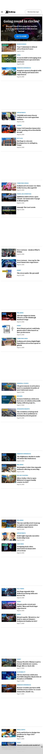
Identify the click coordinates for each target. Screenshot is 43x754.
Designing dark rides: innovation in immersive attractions (26, 548)
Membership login (33, 12)
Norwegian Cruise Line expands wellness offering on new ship (29, 468)
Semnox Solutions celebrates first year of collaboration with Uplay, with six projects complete (28, 402)
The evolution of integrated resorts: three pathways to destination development (27, 414)
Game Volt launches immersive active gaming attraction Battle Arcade (29, 130)
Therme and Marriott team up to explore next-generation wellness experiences (28, 525)
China (18, 55)
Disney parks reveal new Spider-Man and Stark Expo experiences (27, 606)
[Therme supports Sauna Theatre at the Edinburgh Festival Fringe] (9, 316)
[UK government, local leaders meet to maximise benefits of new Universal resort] (9, 386)
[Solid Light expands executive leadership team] (9, 536)
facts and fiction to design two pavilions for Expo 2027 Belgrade (28, 734)
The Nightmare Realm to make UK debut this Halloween (28, 457)
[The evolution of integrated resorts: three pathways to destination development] (9, 412)
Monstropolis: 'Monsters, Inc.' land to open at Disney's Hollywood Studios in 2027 (28, 619)
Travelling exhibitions (24, 194)
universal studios (22, 383)
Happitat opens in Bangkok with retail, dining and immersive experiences (29, 72)
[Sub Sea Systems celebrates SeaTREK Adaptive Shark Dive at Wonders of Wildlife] (9, 675)
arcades (19, 396)
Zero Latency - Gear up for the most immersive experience (28, 261)
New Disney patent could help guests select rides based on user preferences (28, 330)
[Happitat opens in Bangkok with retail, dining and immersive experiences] (9, 71)
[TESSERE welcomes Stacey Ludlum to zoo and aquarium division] (9, 116)
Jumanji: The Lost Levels (26, 207)
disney (19, 270)
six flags (20, 138)
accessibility (21, 672)
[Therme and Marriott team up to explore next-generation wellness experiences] (9, 523)
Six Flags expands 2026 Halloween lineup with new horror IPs (27, 593)
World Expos (21, 729)
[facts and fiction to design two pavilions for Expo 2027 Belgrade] (9, 733)
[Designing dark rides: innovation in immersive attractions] (9, 547)
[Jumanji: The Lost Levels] (9, 210)
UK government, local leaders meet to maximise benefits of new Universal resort (28, 388)
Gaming (19, 125)
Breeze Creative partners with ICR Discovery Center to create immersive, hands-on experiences (29, 690)
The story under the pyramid (28, 273)
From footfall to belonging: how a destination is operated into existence (29, 60)
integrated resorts (23, 409)
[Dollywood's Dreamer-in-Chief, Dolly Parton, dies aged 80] (9, 186)
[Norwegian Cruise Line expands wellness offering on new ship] (9, 468)
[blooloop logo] (14, 12)
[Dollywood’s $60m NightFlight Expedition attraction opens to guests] (9, 342)
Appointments (21, 112)
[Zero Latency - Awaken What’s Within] (9, 253)
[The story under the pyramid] (9, 274)
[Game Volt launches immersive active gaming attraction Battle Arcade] (9, 129)
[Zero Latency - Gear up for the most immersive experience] (9, 263)
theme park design (22, 183)
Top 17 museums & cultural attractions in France (27, 48)
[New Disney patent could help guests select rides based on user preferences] (9, 329)
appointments (21, 533)
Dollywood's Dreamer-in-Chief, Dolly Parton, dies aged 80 (29, 187)
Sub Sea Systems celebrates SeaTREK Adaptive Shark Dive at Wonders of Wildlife (29, 677)
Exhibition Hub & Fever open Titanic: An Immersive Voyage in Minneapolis (28, 198)
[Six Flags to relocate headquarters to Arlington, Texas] (9, 141)
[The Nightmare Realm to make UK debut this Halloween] (9, 457)
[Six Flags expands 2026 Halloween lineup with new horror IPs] (9, 592)
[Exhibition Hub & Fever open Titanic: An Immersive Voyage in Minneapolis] (9, 197)
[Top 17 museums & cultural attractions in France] (9, 47)
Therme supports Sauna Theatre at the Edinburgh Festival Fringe (26, 317)
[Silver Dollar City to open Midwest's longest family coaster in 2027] (9, 479)
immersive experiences (24, 67)
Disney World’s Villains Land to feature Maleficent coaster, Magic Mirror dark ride (29, 664)
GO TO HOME (21, 36)
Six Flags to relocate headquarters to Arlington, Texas (27, 143)
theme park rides (22, 338)
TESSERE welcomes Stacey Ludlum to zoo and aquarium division (28, 117)
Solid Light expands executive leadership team (28, 537)
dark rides (20, 544)
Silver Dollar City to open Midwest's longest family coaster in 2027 (26, 480)
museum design (21, 44)
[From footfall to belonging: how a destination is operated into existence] (9, 58)
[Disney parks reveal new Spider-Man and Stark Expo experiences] (9, 605)
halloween (20, 588)
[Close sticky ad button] (41, 747)
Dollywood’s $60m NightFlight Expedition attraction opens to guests (28, 343)
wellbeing (20, 312)
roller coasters (22, 475)
